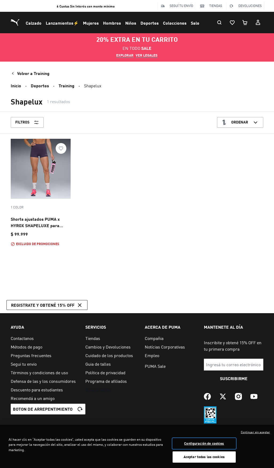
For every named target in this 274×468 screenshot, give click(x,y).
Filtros (22, 122)
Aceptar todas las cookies (204, 457)
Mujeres (91, 22)
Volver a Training (33, 73)
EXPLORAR (125, 55)
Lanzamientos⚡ (62, 22)
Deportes (149, 22)
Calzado (33, 22)
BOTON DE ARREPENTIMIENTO (43, 408)
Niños (130, 22)
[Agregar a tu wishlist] (61, 148)
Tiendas (215, 6)
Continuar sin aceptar (255, 432)
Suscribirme (234, 378)
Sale (195, 22)
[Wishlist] (232, 22)
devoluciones (250, 6)
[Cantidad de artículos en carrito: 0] (245, 22)
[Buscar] (219, 22)
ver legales (147, 55)
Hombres (112, 22)
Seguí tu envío (181, 6)
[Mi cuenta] (258, 22)
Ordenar (239, 122)
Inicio (16, 85)
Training (66, 85)
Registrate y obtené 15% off (42, 305)
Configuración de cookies (204, 443)
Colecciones (175, 22)
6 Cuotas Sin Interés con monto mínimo (86, 6)
